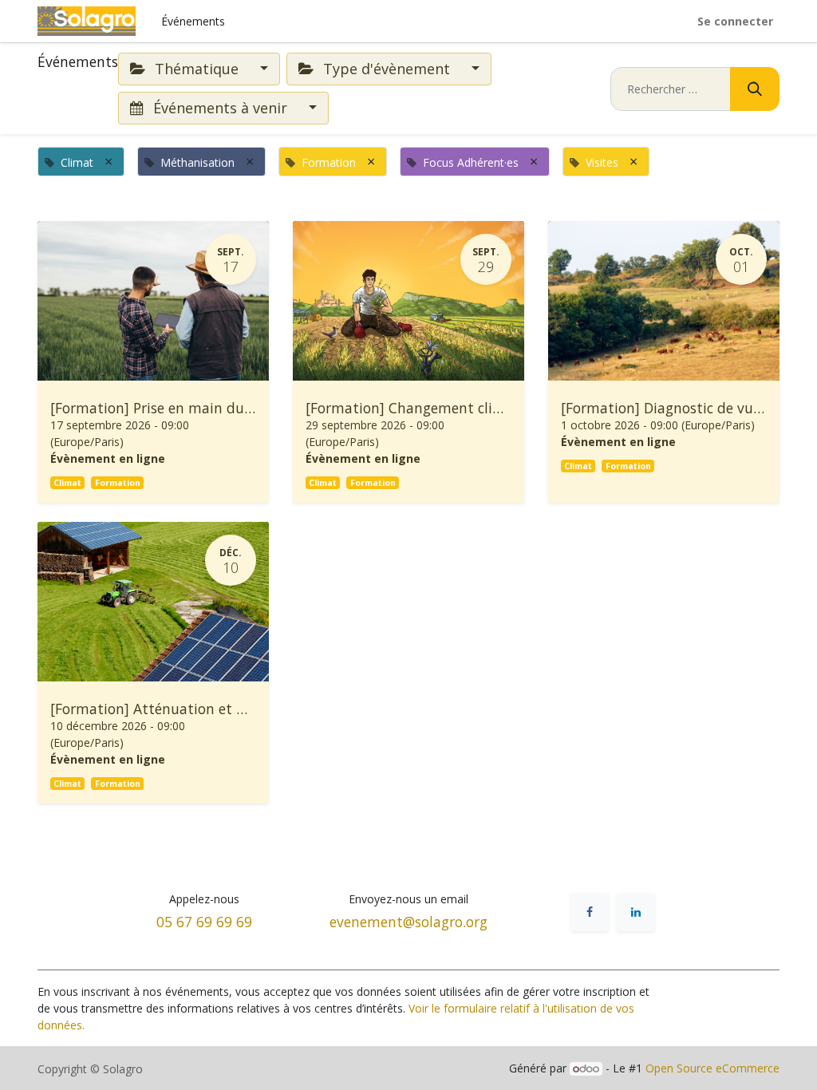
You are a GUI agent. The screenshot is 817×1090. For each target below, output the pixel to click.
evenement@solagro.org (408, 921)
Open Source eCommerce (712, 1068)
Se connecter (735, 21)
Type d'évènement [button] (386, 68)
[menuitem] (193, 21)
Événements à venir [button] (220, 107)
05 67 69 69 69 (204, 921)
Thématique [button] (197, 68)
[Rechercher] (755, 89)
